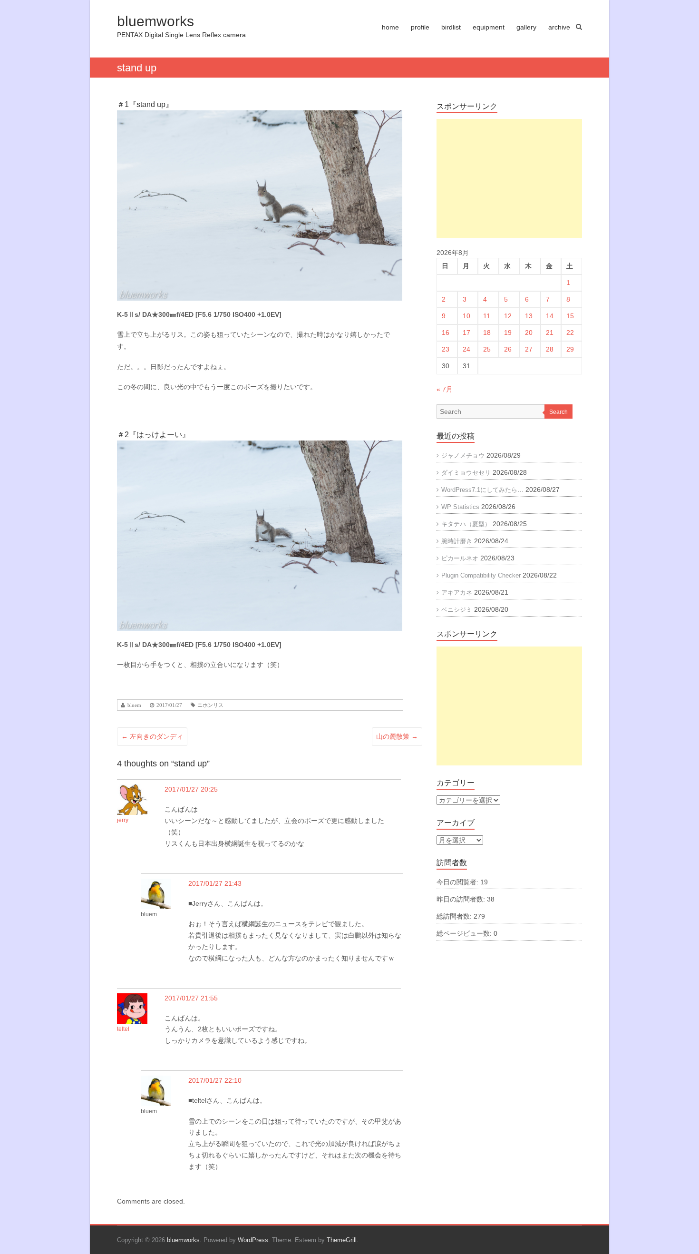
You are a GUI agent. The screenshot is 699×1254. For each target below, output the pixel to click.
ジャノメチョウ (463, 455)
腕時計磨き (456, 541)
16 (445, 332)
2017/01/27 (169, 705)
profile (420, 27)
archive (559, 27)
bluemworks (155, 21)
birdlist (451, 27)
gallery (526, 27)
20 (529, 332)
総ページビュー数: (465, 933)
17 (466, 332)
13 (529, 316)
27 (529, 349)
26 (508, 349)
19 (508, 332)
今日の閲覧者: (458, 882)
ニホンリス (210, 705)
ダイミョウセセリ (466, 472)
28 (549, 349)
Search (558, 412)
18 (487, 332)
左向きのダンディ (152, 736)
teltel (123, 1029)
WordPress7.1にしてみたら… (482, 489)
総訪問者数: (455, 916)
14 (549, 316)
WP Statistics (460, 506)
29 (570, 349)
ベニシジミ (456, 609)
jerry (122, 820)
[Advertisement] (509, 178)
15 (570, 316)
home (390, 27)
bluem (134, 705)
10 (466, 316)
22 (570, 332)
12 (508, 316)
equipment (489, 27)
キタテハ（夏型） (466, 524)
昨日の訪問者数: (462, 899)
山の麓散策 (397, 736)
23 (445, 349)
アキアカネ (456, 592)
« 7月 (445, 389)
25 (487, 349)
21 (549, 332)
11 (486, 316)
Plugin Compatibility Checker (481, 575)
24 (466, 349)
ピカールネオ (459, 558)
